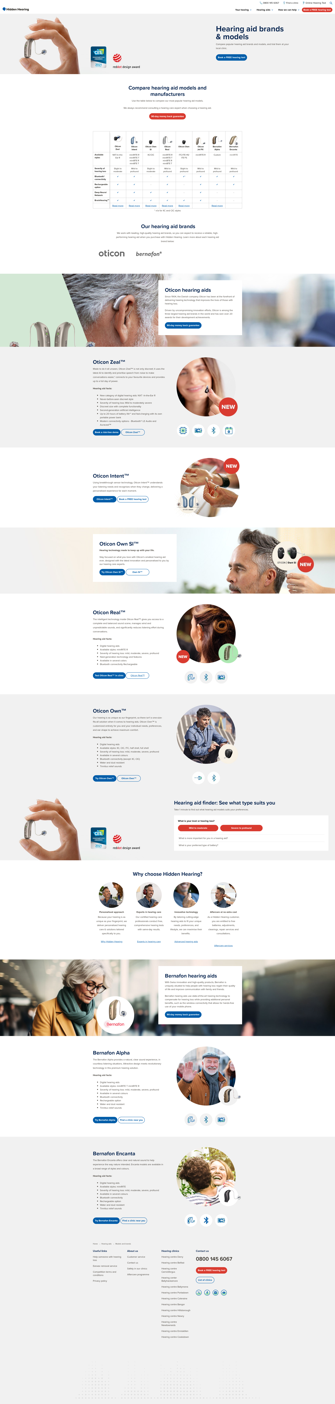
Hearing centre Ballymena (174, 1286)
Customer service (136, 1256)
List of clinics (205, 1280)
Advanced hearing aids (186, 941)
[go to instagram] (215, 1293)
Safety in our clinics (137, 1268)
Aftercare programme (138, 1274)
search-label (331, 3)
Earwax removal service (105, 1266)
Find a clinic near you (131, 1120)
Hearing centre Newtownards (169, 1323)
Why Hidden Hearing (111, 941)
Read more (117, 205)
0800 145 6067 (214, 1259)
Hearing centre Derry (172, 1256)
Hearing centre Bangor (173, 1304)
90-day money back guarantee (167, 116)
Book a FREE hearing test (317, 10)
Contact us (132, 1262)
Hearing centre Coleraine (174, 1298)
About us (132, 1251)
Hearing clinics (170, 1251)
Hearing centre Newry (172, 1316)
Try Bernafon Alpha (105, 1120)
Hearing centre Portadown (174, 1292)
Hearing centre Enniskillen (174, 1331)
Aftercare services (223, 945)
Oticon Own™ (128, 778)
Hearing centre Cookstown (175, 1337)
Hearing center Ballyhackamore (169, 1279)
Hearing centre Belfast (172, 1262)
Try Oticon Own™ (104, 778)
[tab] (243, 10)
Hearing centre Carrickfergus (169, 1270)
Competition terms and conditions (104, 1273)
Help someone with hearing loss (107, 1258)
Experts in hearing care (149, 941)
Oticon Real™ (138, 675)
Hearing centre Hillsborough (175, 1310)
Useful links (100, 1251)
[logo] (16, 9)
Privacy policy (100, 1280)
